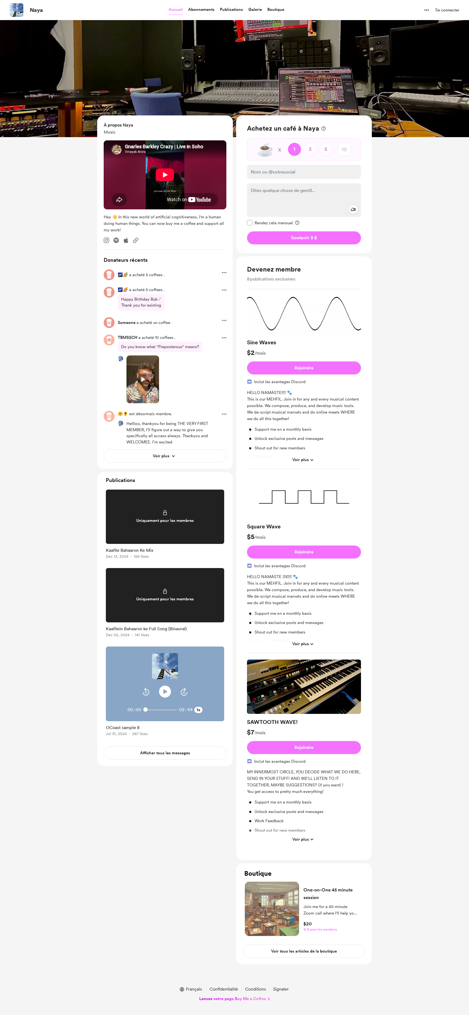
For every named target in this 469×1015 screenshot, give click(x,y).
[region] (304, 184)
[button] (175, 9)
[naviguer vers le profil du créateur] (16, 10)
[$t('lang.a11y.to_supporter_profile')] (120, 358)
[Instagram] (106, 240)
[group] (304, 381)
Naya (36, 10)
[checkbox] (270, 222)
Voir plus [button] (300, 459)
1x (198, 709)
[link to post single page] (165, 525)
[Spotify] (116, 240)
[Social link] (135, 240)
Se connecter (447, 10)
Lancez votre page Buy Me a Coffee (232, 998)
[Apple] (126, 240)
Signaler (281, 989)
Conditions (255, 989)
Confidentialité (224, 989)
